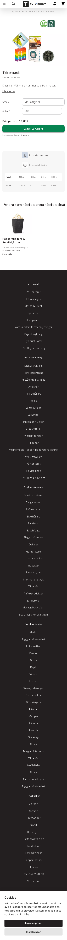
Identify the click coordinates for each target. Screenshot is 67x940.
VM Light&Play (33, 456)
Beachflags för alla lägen (33, 614)
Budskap (33, 565)
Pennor (33, 653)
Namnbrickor (33, 695)
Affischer (34, 386)
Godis (40, 11)
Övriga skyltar (33, 502)
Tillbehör (33, 442)
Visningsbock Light (33, 607)
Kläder (33, 632)
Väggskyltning (33, 407)
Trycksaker (33, 795)
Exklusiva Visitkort (33, 874)
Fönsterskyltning (33, 372)
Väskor (34, 674)
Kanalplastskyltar (34, 495)
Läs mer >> (8, 91)
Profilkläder (33, 765)
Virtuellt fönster (33, 435)
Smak (5, 102)
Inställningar (33, 932)
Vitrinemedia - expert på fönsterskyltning (33, 449)
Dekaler (33, 544)
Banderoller (34, 600)
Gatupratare (33, 551)
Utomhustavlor (33, 558)
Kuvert (33, 825)
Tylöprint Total (33, 341)
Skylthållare (33, 516)
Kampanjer (33, 320)
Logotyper (33, 414)
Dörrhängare (33, 702)
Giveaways (33, 737)
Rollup (33, 400)
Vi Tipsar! (33, 283)
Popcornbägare (12, 238)
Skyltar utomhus (33, 487)
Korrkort (33, 811)
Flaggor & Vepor (33, 537)
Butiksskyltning (34, 357)
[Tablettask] (33, 42)
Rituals (33, 744)
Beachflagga (33, 530)
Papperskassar (33, 860)
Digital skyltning (33, 334)
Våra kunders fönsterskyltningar (33, 327)
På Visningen (33, 299)
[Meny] (4, 4)
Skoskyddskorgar (33, 688)
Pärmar (33, 709)
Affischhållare (33, 393)
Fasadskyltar (33, 572)
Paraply (33, 730)
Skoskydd (33, 681)
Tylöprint (16, 11)
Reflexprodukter (33, 593)
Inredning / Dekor (33, 421)
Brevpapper (34, 818)
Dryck (33, 667)
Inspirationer (33, 313)
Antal (6, 111)
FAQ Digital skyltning (33, 348)
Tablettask (49, 11)
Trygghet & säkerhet (33, 639)
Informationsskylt (33, 579)
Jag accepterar (33, 923)
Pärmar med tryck (33, 779)
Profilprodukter (29, 11)
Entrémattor (33, 646)
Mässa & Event (33, 306)
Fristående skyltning (33, 379)
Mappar (33, 716)
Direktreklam (33, 846)
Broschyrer (33, 832)
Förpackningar (33, 853)
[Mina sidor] (54, 4)
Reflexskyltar (33, 509)
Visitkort (33, 804)
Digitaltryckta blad (33, 839)
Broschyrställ (33, 428)
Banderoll (33, 523)
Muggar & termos (33, 751)
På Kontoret (33, 292)
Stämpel (33, 723)
